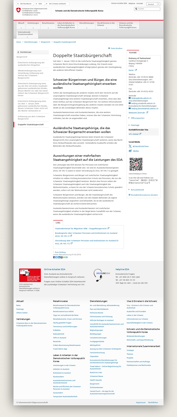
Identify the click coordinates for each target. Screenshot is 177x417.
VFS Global (133, 134)
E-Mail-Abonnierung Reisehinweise (66, 345)
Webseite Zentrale (137, 112)
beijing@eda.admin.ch (141, 98)
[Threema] (62, 257)
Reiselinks (57, 341)
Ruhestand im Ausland (62, 373)
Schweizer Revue (96, 376)
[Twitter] (57, 257)
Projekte (130, 358)
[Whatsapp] (64, 257)
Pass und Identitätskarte (99, 309)
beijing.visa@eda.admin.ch (143, 103)
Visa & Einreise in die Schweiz (106, 24)
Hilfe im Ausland (59, 338)
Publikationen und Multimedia (139, 365)
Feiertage (135, 125)
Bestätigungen (95, 334)
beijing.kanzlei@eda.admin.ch (144, 108)
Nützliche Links (96, 372)
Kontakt (132, 52)
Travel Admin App (60, 349)
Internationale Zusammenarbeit (25, 33)
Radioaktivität (58, 334)
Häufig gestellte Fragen (62, 323)
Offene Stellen (22, 313)
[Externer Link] (136, 164)
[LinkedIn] (59, 257)
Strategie (130, 350)
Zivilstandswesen (96, 388)
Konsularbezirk (137, 190)
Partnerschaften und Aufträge (138, 362)
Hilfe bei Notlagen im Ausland (102, 320)
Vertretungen (33, 23)
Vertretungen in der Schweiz (64, 365)
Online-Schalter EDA (54, 269)
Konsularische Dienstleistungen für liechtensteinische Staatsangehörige (104, 361)
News (18, 305)
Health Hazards (96, 380)
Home (18, 42)
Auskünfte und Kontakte (136, 312)
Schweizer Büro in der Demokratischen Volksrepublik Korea (31, 324)
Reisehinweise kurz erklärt (63, 312)
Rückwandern (58, 377)
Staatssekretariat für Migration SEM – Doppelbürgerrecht (81, 228)
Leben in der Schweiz (135, 315)
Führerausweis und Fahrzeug (101, 317)
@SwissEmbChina (140, 146)
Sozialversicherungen (98, 338)
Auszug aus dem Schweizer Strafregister (105, 349)
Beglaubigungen (96, 330)
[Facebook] (54, 257)
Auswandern (58, 393)
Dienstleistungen (86, 23)
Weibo (136, 151)
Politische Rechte (96, 313)
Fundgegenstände (97, 341)
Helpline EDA (122, 269)
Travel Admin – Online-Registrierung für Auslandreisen (105, 367)
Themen (130, 354)
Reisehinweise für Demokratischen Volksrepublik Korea (66, 306)
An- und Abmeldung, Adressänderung (104, 305)
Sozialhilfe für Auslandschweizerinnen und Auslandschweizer (107, 325)
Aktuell (21, 23)
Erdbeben (57, 330)
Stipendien (94, 356)
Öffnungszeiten (137, 118)
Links (56, 222)
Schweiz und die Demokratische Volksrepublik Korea (127, 25)
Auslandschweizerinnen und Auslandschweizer (64, 381)
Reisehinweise (48, 23)
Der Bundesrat (25, 4)
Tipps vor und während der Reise (65, 315)
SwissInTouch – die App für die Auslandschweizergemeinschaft (102, 392)
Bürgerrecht (45, 42)
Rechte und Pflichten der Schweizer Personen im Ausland (67, 388)
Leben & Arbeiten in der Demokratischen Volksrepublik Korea (66, 25)
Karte (131, 70)
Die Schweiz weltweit (57, 4)
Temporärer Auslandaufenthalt (65, 397)
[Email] (66, 257)
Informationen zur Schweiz (137, 319)
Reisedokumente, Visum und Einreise (67, 319)
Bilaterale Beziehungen (136, 336)
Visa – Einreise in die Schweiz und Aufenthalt (140, 306)
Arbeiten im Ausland (61, 369)
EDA (40, 4)
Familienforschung (97, 353)
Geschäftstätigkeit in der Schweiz (140, 323)
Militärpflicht (95, 345)
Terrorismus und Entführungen (65, 327)
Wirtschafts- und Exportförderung (140, 340)
